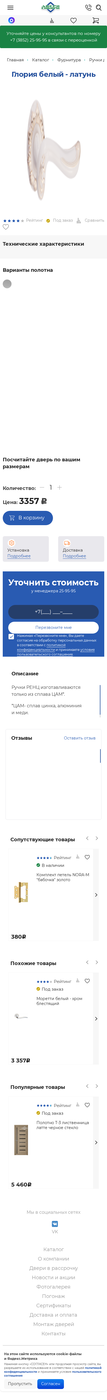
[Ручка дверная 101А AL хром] (23, 389)
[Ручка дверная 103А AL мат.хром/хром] (36, 319)
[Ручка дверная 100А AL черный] (86, 380)
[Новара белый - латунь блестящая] (48, 372)
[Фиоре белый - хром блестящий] (11, 363)
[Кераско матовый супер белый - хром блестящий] (36, 372)
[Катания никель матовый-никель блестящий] (48, 301)
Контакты (53, 1334)
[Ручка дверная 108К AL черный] (36, 398)
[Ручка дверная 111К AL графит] (36, 407)
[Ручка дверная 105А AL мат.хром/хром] (61, 389)
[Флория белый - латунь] (11, 310)
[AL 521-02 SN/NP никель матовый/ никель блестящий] (82, 284)
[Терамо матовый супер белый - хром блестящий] (36, 363)
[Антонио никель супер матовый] (61, 301)
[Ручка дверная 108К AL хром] (23, 398)
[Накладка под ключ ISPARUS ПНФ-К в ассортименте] (11, 442)
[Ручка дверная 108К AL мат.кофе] (36, 328)
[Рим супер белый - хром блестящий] (61, 363)
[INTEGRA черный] (36, 380)
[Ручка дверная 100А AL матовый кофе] (74, 380)
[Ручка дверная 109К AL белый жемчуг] (74, 398)
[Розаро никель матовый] (48, 345)
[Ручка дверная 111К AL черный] (23, 407)
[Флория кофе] (48, 292)
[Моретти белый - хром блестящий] (23, 345)
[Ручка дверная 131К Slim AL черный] (86, 416)
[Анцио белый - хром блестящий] (48, 363)
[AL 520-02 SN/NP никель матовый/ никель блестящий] (70, 284)
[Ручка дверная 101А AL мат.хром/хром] (48, 310)
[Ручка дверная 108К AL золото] (48, 398)
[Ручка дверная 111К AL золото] (61, 407)
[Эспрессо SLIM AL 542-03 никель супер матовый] (86, 424)
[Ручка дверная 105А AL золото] (48, 389)
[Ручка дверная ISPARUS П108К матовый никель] (48, 433)
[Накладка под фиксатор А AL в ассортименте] (11, 424)
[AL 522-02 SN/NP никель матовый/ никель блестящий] (36, 292)
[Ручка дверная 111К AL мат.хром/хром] (74, 407)
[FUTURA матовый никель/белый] (11, 380)
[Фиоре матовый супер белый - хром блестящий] (23, 363)
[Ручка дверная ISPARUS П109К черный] (74, 433)
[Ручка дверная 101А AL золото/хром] (11, 389)
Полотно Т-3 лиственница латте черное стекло (62, 1125)
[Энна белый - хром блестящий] (74, 301)
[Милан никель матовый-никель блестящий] (86, 292)
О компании (53, 1259)
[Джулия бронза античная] (86, 336)
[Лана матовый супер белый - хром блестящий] (11, 372)
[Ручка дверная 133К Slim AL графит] (48, 416)
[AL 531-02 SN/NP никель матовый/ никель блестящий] (23, 292)
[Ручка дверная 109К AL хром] (86, 398)
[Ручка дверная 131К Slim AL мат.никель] (74, 416)
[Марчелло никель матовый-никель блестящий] (23, 301)
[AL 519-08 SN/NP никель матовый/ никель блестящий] (45, 284)
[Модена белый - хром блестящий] (86, 301)
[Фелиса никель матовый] (11, 354)
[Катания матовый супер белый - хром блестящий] (86, 363)
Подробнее (19, 556)
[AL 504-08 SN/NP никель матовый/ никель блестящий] (11, 336)
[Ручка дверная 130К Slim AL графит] (86, 407)
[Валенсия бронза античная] (36, 354)
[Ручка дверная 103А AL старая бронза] (48, 319)
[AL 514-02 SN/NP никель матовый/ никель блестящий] (19, 284)
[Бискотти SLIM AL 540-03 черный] (23, 433)
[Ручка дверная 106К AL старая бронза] (86, 319)
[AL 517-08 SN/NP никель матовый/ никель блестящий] (36, 336)
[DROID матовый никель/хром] (86, 372)
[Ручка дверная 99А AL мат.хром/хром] (36, 310)
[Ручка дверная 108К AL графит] (61, 398)
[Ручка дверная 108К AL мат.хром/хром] (11, 328)
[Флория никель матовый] (74, 292)
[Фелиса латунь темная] (86, 345)
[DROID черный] (23, 380)
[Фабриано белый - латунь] (61, 372)
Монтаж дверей (53, 1324)
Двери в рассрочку (53, 1268)
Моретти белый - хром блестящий (59, 1001)
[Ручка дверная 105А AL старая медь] (86, 389)
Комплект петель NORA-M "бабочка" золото (62, 877)
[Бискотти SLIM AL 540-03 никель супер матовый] (36, 433)
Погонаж (53, 1296)
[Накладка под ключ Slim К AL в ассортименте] (48, 424)
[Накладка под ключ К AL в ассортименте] (61, 424)
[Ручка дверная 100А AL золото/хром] (74, 310)
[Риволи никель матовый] (36, 301)
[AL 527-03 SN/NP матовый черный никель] (23, 336)
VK (55, 1231)
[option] (53, 146)
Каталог (53, 1249)
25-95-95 (67, 590)
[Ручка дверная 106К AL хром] (61, 319)
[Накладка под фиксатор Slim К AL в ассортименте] (23, 424)
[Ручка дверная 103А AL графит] (36, 389)
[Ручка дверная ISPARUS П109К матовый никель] (61, 433)
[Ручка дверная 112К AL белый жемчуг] (11, 407)
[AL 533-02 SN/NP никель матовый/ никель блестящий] (32, 284)
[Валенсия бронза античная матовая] (48, 354)
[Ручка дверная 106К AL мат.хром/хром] (74, 319)
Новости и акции (53, 1278)
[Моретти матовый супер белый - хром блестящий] (74, 354)
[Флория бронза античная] (61, 292)
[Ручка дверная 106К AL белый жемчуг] (11, 398)
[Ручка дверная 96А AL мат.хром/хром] (23, 310)
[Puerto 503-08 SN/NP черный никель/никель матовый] (86, 328)
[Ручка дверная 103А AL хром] (23, 319)
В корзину (31, 518)
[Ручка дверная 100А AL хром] (86, 310)
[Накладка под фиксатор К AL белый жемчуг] (36, 424)
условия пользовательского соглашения (56, 652)
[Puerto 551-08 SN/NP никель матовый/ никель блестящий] (61, 336)
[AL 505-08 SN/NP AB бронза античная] (61, 328)
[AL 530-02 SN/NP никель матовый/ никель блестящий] (11, 292)
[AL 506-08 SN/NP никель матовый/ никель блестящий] (48, 336)
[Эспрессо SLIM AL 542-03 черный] (11, 433)
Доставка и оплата (53, 1315)
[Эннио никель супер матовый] (74, 345)
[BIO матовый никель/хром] (74, 372)
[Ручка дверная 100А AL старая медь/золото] (11, 319)
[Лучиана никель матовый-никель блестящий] (36, 345)
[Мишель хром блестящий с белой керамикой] (23, 354)
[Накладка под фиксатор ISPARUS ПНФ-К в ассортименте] (86, 433)
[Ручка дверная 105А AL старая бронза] (74, 389)
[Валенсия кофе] (61, 354)
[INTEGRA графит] (48, 380)
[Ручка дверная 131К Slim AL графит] (61, 416)
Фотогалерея (53, 1287)
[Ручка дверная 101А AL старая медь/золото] (61, 310)
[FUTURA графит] (61, 380)
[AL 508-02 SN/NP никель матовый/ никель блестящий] (74, 328)
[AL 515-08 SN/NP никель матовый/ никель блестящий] (57, 284)
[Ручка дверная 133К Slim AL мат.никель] (36, 416)
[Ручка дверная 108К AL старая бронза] (23, 328)
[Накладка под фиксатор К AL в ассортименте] (48, 328)
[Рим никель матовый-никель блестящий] (11, 301)
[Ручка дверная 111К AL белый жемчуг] (48, 407)
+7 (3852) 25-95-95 (28, 40)
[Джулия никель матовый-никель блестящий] (11, 345)
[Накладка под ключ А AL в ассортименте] (74, 424)
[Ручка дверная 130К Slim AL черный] (23, 416)
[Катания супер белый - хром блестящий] (74, 363)
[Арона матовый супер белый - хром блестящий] (23, 372)
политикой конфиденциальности (41, 647)
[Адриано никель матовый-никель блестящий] (74, 336)
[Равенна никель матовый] (61, 345)
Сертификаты (53, 1306)
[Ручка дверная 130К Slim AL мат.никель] (11, 416)
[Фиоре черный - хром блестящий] (86, 354)
